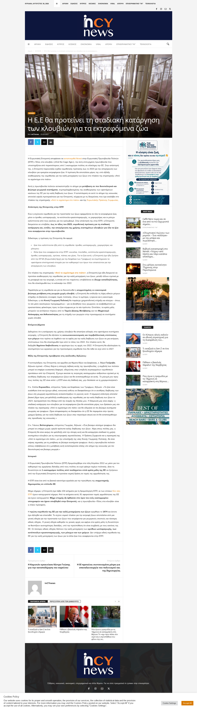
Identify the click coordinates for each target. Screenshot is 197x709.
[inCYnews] (98, 25)
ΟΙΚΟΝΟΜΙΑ (103, 3)
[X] (170, 9)
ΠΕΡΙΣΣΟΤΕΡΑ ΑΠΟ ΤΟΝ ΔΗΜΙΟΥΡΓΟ (64, 601)
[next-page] (118, 601)
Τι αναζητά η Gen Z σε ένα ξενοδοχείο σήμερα (39, 630)
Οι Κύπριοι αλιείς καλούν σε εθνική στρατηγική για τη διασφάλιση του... (155, 337)
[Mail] (165, 9)
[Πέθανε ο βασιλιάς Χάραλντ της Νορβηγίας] (74, 616)
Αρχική (30, 51)
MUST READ (147, 211)
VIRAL (112, 3)
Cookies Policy (81, 703)
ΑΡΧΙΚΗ (65, 3)
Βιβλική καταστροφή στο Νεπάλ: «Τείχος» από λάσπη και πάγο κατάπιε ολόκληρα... (155, 252)
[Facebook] (156, 9)
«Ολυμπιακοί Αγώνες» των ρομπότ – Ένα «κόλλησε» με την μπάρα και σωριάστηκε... (156, 236)
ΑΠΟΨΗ (120, 3)
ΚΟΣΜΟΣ (92, 3)
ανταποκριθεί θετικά (73, 158)
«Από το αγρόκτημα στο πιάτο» (65, 200)
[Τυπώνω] (51, 142)
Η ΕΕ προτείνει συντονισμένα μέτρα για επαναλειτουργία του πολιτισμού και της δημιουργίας (98, 567)
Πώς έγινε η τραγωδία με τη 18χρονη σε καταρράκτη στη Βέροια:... (156, 379)
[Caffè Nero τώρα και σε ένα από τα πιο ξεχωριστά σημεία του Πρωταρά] (133, 223)
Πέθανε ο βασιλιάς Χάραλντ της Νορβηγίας (73, 630)
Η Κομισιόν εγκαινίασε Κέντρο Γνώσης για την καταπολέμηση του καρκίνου (49, 566)
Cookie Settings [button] (169, 703)
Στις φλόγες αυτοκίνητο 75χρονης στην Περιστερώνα (155, 267)
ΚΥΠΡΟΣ (83, 3)
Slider (145, 244)
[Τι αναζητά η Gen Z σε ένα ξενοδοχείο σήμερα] (42, 616)
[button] (168, 44)
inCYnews (35, 134)
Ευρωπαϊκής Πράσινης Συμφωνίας (102, 200)
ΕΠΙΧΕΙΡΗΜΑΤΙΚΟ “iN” (134, 3)
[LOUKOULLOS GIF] (147, 298)
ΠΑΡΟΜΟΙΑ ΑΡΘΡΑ (37, 601)
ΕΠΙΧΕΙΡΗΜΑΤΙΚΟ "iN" (150, 227)
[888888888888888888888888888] (147, 172)
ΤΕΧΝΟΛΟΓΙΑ (150, 3)
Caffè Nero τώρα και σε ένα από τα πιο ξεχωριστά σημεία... (156, 221)
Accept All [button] (187, 703)
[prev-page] (115, 601)
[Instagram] (161, 9)
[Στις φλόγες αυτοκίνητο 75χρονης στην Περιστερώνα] (133, 268)
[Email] (44, 142)
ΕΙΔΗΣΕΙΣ (74, 3)
